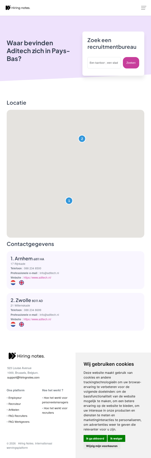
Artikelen (13, 410)
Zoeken (131, 63)
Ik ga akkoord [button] (95, 438)
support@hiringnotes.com (23, 377)
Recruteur (14, 404)
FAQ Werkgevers (18, 422)
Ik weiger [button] (116, 438)
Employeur (15, 398)
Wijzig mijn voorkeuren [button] (102, 446)
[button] (69, 200)
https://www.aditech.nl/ (37, 277)
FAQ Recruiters (17, 416)
